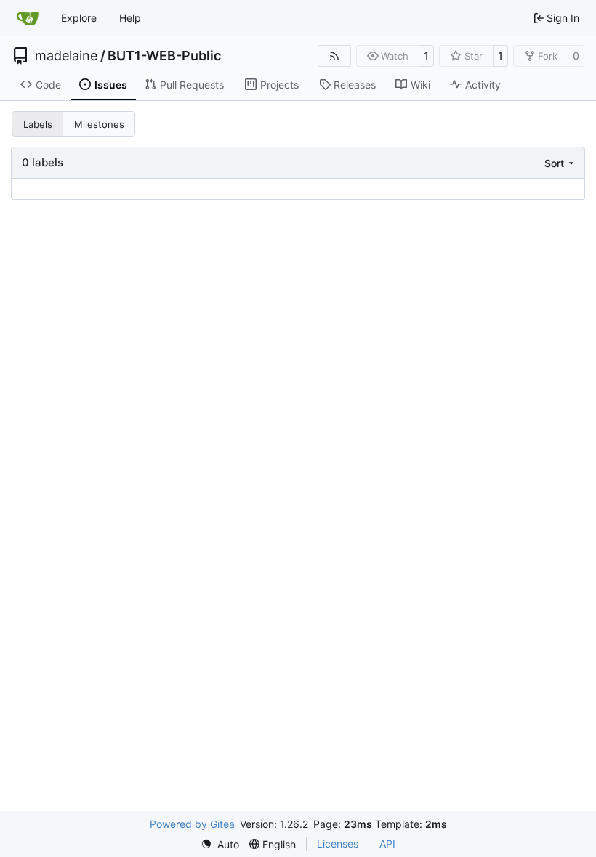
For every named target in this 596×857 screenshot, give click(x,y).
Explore (79, 18)
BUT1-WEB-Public (164, 56)
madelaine (66, 56)
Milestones (99, 124)
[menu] (560, 163)
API (387, 843)
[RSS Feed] (334, 56)
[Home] (27, 18)
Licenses (337, 843)
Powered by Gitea (192, 824)
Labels (37, 124)
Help (130, 18)
